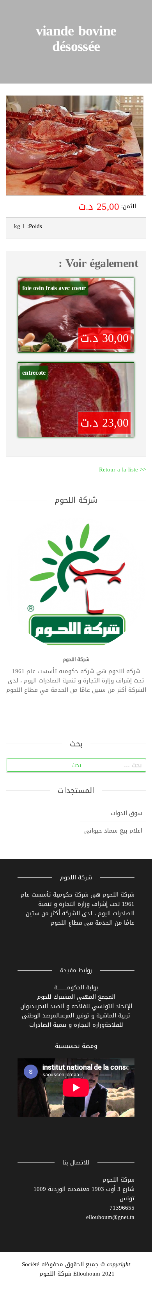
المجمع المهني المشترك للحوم (76, 996)
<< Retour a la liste (122, 469)
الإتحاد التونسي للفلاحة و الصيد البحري (83, 1006)
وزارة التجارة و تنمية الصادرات (66, 1024)
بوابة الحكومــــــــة (76, 987)
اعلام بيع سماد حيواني (113, 830)
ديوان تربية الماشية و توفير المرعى (75, 1011)
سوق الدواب (126, 813)
